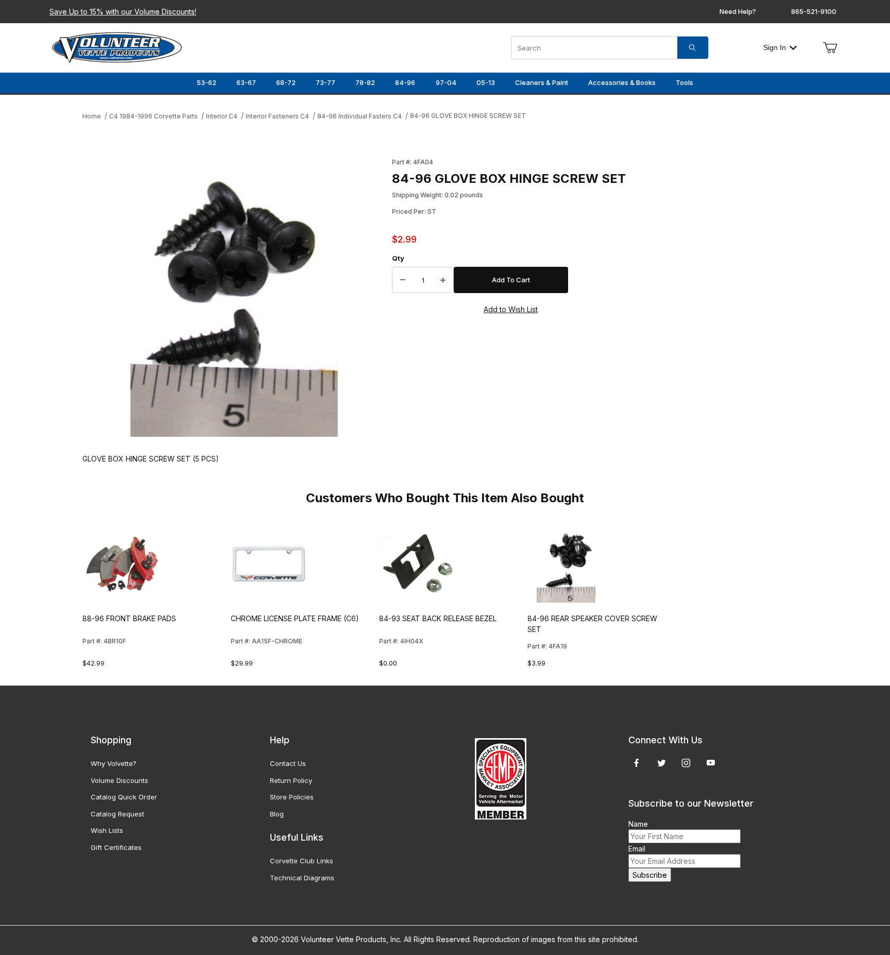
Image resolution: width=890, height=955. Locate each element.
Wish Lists (107, 830)
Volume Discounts (119, 780)
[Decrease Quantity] (402, 280)
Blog (277, 814)
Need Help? (738, 11)
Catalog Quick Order (124, 797)
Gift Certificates (116, 847)
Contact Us (288, 763)
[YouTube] (711, 763)
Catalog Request (117, 814)
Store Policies (292, 797)
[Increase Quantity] (443, 280)
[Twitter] (661, 763)
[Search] (692, 48)
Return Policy (291, 780)
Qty (398, 258)
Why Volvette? (113, 763)
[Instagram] (686, 763)
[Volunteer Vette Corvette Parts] (116, 46)
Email (636, 848)
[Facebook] (636, 763)
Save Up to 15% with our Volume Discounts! (122, 11)
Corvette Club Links (301, 861)
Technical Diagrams (302, 878)
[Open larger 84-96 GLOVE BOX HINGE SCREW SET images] (234, 295)
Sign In (774, 47)
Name (638, 824)
